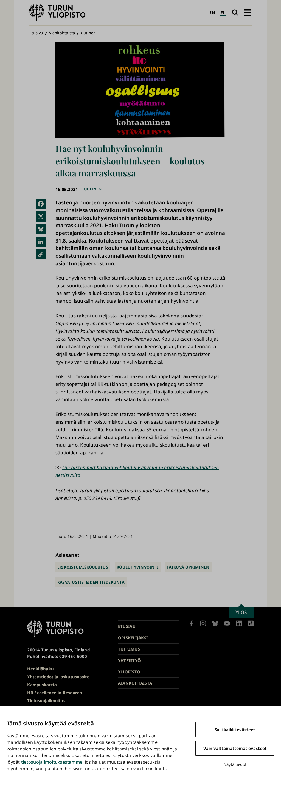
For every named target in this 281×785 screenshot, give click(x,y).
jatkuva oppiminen (188, 567)
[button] (248, 12)
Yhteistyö (129, 660)
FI (223, 12)
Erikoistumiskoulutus (82, 567)
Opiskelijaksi (133, 637)
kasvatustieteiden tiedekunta (91, 582)
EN (212, 12)
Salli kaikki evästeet (235, 729)
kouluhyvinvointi (138, 567)
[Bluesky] (41, 229)
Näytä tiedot (234, 764)
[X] (41, 216)
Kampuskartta (42, 684)
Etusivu (36, 32)
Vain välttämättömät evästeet (235, 748)
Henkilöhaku (40, 668)
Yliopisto (129, 671)
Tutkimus (129, 649)
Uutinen (88, 32)
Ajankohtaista (62, 32)
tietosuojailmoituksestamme (52, 762)
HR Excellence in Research (54, 692)
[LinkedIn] (41, 242)
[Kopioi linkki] (41, 254)
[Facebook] (41, 204)
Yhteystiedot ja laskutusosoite (58, 676)
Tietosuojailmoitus (46, 700)
